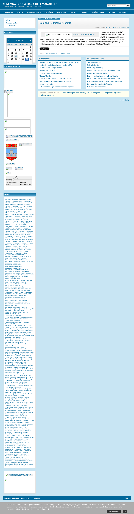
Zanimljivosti (25, 459)
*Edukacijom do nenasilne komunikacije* (17, 271)
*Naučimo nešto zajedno (12, 285)
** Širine (25, 251)
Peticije (31, 407)
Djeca (26, 343)
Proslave (25, 420)
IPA (15, 375)
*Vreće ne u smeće (19, 324)
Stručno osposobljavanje (16, 439)
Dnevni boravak (21, 349)
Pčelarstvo (28, 422)
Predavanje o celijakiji (95, 68)
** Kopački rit (25, 223)
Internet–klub (9, 375)
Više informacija (113, 512)
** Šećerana (28, 249)
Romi (24, 427)
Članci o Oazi (9, 464)
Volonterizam (9, 454)
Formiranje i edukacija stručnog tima (100, 84)
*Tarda (20, 313)
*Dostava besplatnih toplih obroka (23, 261)
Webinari (16, 454)
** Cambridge (24, 208)
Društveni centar (27, 350)
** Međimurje (23, 226)
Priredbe (15, 419)
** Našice (7, 228)
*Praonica (27, 303)
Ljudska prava (9, 390)
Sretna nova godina (94, 62)
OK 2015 (24, 405)
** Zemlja (24, 246)
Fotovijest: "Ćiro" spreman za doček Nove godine (57, 87)
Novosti (37, 498)
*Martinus (23, 282)
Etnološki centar (10, 355)
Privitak (27, 419)
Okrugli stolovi (9, 407)
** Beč (30, 203)
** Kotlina (7, 224)
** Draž (24, 211)
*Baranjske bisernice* (18, 254)
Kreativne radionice (10, 384)
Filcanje (7, 357)
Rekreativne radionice (11, 427)
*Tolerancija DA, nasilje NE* (13, 315)
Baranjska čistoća (10, 334)
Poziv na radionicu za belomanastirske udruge (103, 79)
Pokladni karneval (10, 410)
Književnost (8, 380)
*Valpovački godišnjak (26, 317)
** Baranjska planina (25, 199)
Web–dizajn (23, 454)
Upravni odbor (27, 447)
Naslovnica (25, 498)
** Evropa (20, 214)
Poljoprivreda (26, 410)
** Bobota (27, 204)
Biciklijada (8, 337)
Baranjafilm (14, 330)
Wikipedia (26, 455)
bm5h (13, 337)
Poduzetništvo (27, 409)
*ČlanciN (7, 327)
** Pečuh (14, 233)
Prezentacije (8, 419)
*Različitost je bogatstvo (20, 310)
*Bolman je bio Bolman (20, 258)
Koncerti (7, 382)
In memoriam (29, 370)
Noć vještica (16, 400)
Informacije (8, 370)
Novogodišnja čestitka (47, 71)
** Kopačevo (16, 223)
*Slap (19, 312)
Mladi (10, 395)
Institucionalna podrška (12, 374)
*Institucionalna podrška (12, 280)
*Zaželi (20, 325)
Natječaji (26, 397)
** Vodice (30, 243)
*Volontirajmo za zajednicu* (13, 322)
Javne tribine (21, 377)
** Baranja (15, 199)
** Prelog (15, 234)
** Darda (29, 209)
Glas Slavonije (9, 364)
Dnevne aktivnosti (10, 349)
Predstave (8, 417)
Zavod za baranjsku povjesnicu (23, 460)
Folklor (30, 357)
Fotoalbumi (13, 359)
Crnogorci (26, 340)
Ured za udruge (9, 449)
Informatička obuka (18, 370)
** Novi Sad (25, 228)
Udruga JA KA (15, 444)
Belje (32, 335)
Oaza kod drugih (10, 402)
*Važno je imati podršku (12, 318)
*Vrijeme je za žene (10, 325)
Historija (30, 365)
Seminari (25, 432)
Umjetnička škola (10, 447)
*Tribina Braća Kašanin (12, 317)
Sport (12, 437)
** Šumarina (8, 253)
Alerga (17, 328)
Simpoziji (7, 434)
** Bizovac (20, 204)
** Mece (15, 226)
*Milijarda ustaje (9, 283)
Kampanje (18, 379)
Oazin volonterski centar (23, 404)
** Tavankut (13, 238)
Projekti (7, 420)
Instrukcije (23, 374)
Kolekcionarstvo (17, 380)
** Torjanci (15, 239)
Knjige (31, 379)
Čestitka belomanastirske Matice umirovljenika (56, 79)
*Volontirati (25, 322)
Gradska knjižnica (10, 365)
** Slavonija (8, 236)
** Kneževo (8, 223)
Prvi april (31, 420)
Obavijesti (8, 405)
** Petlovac (21, 231)
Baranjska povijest (25, 332)
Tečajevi (25, 440)
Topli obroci (8, 442)
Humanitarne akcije (10, 369)
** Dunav (25, 213)
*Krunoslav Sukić (14, 282)
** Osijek (7, 231)
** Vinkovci (8, 243)
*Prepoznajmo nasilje (11, 305)
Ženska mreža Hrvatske (16, 466)
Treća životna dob (18, 442)
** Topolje (8, 239)
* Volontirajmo (9, 320)
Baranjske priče (9, 335)
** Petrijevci (29, 231)
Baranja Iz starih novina (25, 330)
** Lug (13, 224)
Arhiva (8, 20)
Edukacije (8, 354)
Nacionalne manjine (11, 397)
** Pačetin (14, 231)
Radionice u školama (11, 425)
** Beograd (15, 203)
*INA (18, 278)
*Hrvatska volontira (10, 278)
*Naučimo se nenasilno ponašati (14, 287)
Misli (6, 395)
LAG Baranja (9, 387)
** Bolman (8, 206)
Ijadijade (24, 369)
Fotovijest (20, 359)
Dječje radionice (9, 345)
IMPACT (31, 369)
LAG (31, 385)
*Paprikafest (22, 295)
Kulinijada (20, 384)
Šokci (31, 464)
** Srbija (22, 236)
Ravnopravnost (23, 425)
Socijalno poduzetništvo (23, 435)
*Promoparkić (30, 309)
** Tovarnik (22, 239)
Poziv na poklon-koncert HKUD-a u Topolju (102, 76)
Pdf (26, 407)
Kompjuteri (26, 380)
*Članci (29, 325)
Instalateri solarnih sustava (13, 372)
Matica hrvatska (16, 392)
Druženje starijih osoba (27, 352)
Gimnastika (27, 360)
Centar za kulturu (28, 339)
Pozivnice (8, 414)
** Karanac (24, 219)
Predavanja (23, 415)
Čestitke (25, 462)
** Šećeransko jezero (11, 251)
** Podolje (30, 233)
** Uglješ (7, 241)
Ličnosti (31, 389)
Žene (6, 466)
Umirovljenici (22, 445)
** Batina (7, 201)
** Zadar (26, 244)
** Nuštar (19, 229)
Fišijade (16, 357)
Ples (21, 409)
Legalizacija (17, 387)
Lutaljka (21, 390)
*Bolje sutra (8, 258)
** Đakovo (20, 249)
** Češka (13, 249)
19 (16, 56)
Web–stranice (18, 455)
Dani (21, 342)
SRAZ (17, 437)
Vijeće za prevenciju (15, 452)
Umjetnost (19, 447)
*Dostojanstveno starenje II (13, 264)
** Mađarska (8, 226)
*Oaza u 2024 (9, 292)
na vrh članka (124, 100)
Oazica (31, 402)
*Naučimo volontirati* (11, 288)
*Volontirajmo (18, 320)
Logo (16, 390)
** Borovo (15, 206)
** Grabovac (8, 216)
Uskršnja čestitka (93, 65)
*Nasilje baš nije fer (21, 283)
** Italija (17, 218)
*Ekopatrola (29, 273)
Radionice (30, 424)
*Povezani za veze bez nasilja (14, 303)
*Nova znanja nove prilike (12, 290)
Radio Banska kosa (11, 424)
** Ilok (6, 218)
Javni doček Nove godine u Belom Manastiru (55, 81)
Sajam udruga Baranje (11, 430)
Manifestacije (28, 390)
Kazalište (25, 379)
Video (6, 452)
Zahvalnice (19, 457)
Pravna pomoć (9, 415)
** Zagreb (8, 246)
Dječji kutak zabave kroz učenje (14, 347)
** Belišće (8, 203)
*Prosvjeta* (8, 310)
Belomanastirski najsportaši (97, 87)
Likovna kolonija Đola (11, 389)
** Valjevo (14, 241)
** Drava (18, 211)
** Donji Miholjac (10, 211)
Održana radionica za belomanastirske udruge (103, 71)
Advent (7, 328)
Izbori (25, 375)
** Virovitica (15, 243)
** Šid (20, 251)
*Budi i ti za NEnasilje (11, 259)
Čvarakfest (17, 464)
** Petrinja (8, 233)
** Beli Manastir (27, 201)
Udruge (22, 444)
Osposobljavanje (19, 407)
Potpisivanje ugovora (26, 412)
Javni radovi (29, 377)
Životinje (26, 466)
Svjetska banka (17, 440)
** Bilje (7, 204)
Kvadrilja (26, 385)
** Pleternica (22, 233)
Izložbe (7, 377)
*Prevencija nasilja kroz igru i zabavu (16, 307)
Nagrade (20, 397)
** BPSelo (22, 206)
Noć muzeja (8, 400)
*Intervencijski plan (26, 280)
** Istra (11, 218)
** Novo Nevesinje (10, 229)
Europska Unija (20, 355)
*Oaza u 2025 (18, 292)
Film (11, 357)
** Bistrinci (13, 204)
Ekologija (14, 354)
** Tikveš (26, 238)
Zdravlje (7, 462)
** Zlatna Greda (9, 248)
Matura (20, 394)
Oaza (22, 400)
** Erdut (13, 214)
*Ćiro (24, 325)
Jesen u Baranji (9, 379)
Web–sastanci (9, 455)
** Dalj (15, 209)
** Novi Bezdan (16, 228)
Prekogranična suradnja (19, 417)
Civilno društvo (18, 340)
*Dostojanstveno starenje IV (13, 268)
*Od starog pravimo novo (23, 293)
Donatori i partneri (12, 23)
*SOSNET (8, 313)
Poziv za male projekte (18, 414)
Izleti (29, 375)
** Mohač (30, 226)
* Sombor (25, 312)
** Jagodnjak (24, 218)
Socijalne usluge (10, 435)
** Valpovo (21, 241)
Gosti (16, 364)
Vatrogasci (26, 449)
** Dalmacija (22, 209)
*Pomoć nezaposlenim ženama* (14, 298)
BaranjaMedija (9, 332)
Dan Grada (15, 342)
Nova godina (66, 53)
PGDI (6, 409)
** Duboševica (9, 213)
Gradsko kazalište (21, 365)
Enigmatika (30, 354)
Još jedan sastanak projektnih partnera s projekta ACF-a (59, 62)
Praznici (17, 415)
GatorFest (8, 360)
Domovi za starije (10, 350)
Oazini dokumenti (10, 404)
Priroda (21, 419)
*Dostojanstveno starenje (12, 263)
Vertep (21, 450)
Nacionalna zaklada (18, 395)
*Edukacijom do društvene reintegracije (16, 269)
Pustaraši (7, 422)
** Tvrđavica (29, 239)
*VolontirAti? (8, 324)
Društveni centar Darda (12, 352)
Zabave (12, 457)
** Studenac (29, 236)
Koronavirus (23, 382)
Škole (26, 464)
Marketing (8, 392)
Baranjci (17, 332)
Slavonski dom (15, 434)
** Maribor (24, 224)
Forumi (7, 359)
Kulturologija (19, 385)
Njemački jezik (15, 399)
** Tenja (20, 238)
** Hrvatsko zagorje (26, 216)
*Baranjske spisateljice (11, 256)
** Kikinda (15, 221)
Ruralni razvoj (17, 429)
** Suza (7, 238)
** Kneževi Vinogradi (25, 221)
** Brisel (16, 208)
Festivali (28, 355)
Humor (19, 369)
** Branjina (29, 206)
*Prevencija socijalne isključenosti (15, 309)
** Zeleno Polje (16, 246)
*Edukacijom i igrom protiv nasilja (14, 273)
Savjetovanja (18, 432)
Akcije (12, 328)
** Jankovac (8, 219)
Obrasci (14, 405)
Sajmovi (21, 430)
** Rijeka (21, 234)
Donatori (18, 350)
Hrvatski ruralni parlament (20, 367)
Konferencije (14, 382)
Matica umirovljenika (11, 394)
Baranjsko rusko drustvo (22, 335)
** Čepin (7, 249)
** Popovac (8, 234)
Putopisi (14, 422)
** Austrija (8, 199)
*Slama (14, 312)
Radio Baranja (22, 424)
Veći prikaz (27, 450)
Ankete (22, 328)
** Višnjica (23, 243)
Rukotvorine (8, 429)
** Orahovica (27, 229)
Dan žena (21, 343)
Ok (125, 512)
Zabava (7, 457)
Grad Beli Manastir (24, 364)
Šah (22, 464)
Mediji (30, 394)
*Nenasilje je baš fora (24, 288)
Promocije (19, 420)
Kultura (26, 384)
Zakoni (19, 459)
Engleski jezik (22, 354)
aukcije (27, 328)
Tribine (27, 442)
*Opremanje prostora (11, 295)
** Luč (18, 224)
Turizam (7, 444)
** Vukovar (20, 244)
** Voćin (7, 244)
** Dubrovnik (18, 213)
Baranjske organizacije (23, 334)
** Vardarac (28, 241)
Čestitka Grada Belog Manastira (51, 68)
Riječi (20, 427)
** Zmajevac (19, 248)
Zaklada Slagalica (10, 459)
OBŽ (18, 405)
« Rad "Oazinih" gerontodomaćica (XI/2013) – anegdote (80, 93)
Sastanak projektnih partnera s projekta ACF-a (56, 65)
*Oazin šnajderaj (10, 293)
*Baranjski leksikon (25, 256)
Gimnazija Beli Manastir (12, 362)
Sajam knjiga (26, 429)
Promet (12, 420)
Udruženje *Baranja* (53, 53)
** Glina (31, 214)
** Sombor (16, 236)
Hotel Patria (8, 367)
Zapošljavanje (9, 460)
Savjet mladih (9, 432)
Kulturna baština (10, 385)
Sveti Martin (8, 440)
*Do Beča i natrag (24, 259)
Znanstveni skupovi (16, 462)
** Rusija (27, 234)
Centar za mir (9, 340)
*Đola (12, 327)
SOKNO (7, 437)
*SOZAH (14, 313)
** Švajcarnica (17, 253)
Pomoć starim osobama (12, 412)
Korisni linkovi (11, 26)
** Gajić (26, 214)
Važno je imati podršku (11, 450)
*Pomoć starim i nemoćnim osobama (16, 300)
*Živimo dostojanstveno (22, 327)
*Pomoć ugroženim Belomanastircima (16, 302)
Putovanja (20, 422)
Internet (29, 374)
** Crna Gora (9, 209)
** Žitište (25, 253)
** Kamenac (16, 219)
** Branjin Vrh (9, 208)
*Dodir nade (8, 261)
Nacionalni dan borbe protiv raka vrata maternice (104, 81)
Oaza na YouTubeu (22, 402)
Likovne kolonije (23, 389)
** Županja (8, 254)
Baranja (7, 330)
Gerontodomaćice (17, 360)
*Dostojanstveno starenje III (13, 266)
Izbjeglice (20, 375)
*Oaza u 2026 (28, 292)
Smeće (23, 434)
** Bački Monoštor (16, 201)
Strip (6, 439)
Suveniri (27, 439)
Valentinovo (18, 449)
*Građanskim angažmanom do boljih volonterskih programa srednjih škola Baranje (18, 277)
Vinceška (25, 452)
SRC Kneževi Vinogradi (27, 437)
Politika (19, 410)
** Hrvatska (16, 216)
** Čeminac (27, 248)
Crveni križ (8, 342)
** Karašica (8, 221)
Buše (20, 339)
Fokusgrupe (23, 357)
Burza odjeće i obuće (11, 339)
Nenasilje (7, 399)
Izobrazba (13, 377)
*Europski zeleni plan (27, 274)
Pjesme (11, 409)
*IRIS (6, 282)
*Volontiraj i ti (24, 318)
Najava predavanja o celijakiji (97, 73)
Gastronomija (28, 359)
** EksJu (7, 214)
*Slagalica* (8, 312)
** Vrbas (13, 244)
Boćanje (18, 337)
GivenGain (23, 362)
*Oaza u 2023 (25, 290)
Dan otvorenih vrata (11, 343)
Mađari (25, 394)
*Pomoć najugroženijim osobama (15, 297)
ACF (31, 327)
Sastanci (27, 430)
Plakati (17, 409)
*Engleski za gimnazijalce (12, 274)
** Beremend (23, 203)
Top (126, 498)
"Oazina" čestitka (45, 76)
